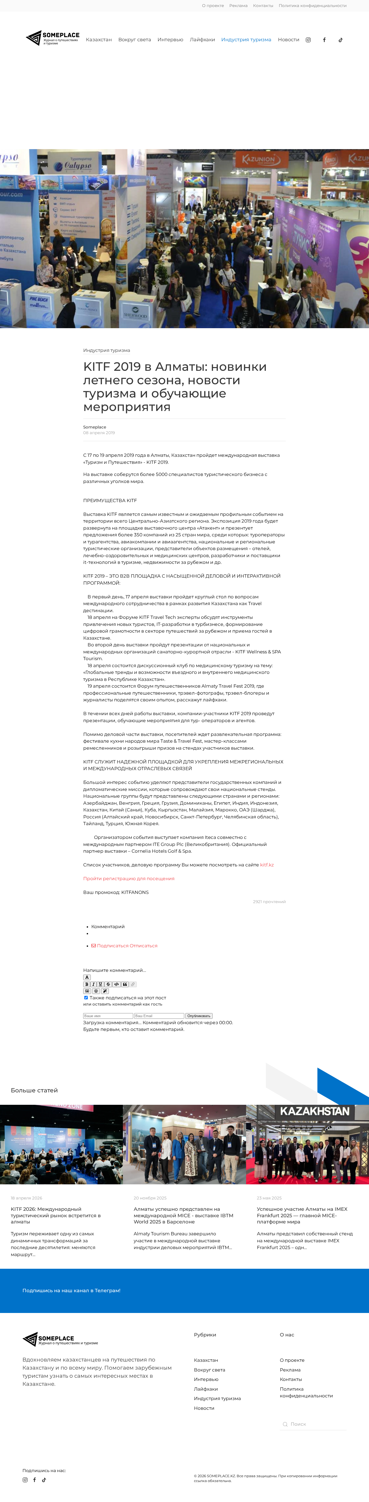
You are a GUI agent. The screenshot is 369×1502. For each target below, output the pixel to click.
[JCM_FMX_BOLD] (86, 984)
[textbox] (184, 958)
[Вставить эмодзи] (96, 991)
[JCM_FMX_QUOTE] (125, 984)
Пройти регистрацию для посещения (129, 878)
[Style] (105, 991)
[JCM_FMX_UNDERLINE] (100, 984)
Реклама (238, 5)
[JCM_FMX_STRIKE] (108, 984)
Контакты (263, 5)
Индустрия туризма (246, 40)
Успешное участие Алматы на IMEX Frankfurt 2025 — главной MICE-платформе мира (302, 1215)
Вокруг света (134, 40)
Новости (288, 40)
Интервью (170, 40)
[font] (87, 977)
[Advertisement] (184, 100)
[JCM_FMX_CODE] (116, 984)
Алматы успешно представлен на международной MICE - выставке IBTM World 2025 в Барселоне (183, 1215)
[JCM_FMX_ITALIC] (93, 984)
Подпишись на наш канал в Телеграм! (71, 1291)
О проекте (213, 5)
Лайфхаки (202, 40)
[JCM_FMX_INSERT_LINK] (133, 984)
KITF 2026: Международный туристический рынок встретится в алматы (56, 1215)
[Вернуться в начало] (52, 40)
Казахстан (99, 40)
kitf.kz (267, 864)
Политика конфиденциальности (313, 5)
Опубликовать (198, 1016)
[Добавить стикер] (87, 991)
